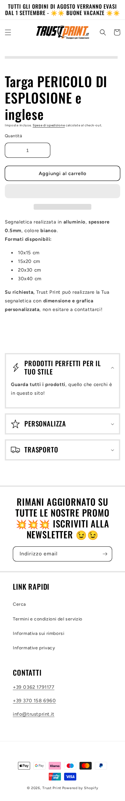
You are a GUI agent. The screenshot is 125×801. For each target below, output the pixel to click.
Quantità (13, 135)
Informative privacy (34, 648)
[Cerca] (103, 32)
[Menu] (8, 32)
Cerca (19, 604)
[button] (62, 191)
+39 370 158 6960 (34, 701)
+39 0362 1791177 (33, 687)
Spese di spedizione (49, 125)
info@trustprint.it (33, 714)
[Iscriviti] (105, 553)
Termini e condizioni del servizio (47, 619)
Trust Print (51, 788)
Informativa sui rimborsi (38, 633)
